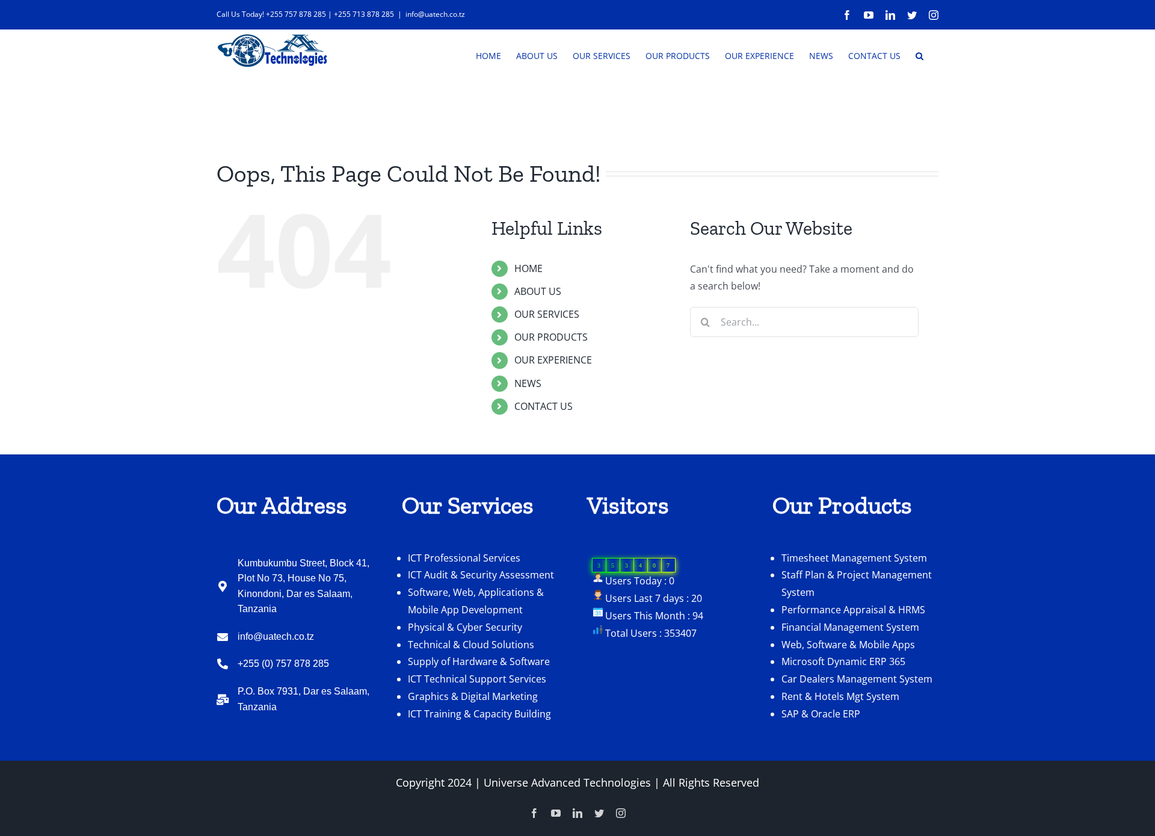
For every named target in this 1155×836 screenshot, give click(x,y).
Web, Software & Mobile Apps (848, 644)
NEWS (527, 383)
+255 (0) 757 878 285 (283, 663)
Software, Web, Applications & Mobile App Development (476, 601)
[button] (919, 54)
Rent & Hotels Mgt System (840, 696)
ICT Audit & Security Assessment (481, 574)
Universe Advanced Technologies (567, 782)
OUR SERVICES (546, 314)
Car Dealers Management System (856, 679)
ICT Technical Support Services (477, 679)
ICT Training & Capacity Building (479, 713)
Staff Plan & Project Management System (856, 583)
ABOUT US (537, 291)
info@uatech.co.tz (435, 14)
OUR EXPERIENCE (553, 360)
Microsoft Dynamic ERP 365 (843, 661)
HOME (528, 268)
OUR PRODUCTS (551, 337)
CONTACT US (543, 406)
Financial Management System (850, 627)
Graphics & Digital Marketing (473, 696)
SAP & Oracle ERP (820, 713)
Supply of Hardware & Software (479, 661)
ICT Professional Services (464, 558)
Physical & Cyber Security (465, 627)
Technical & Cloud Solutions (471, 644)
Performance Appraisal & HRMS (853, 609)
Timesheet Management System (854, 558)
